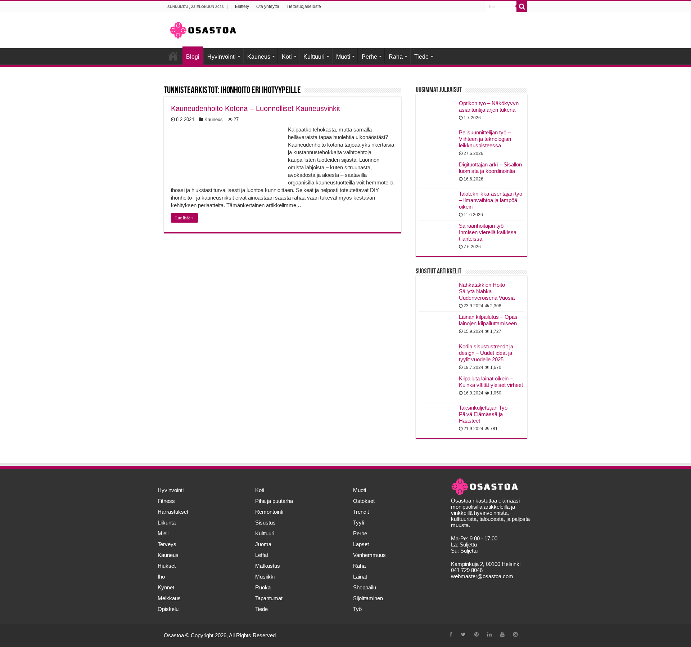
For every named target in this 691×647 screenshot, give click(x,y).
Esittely (242, 6)
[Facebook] (451, 634)
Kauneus (258, 57)
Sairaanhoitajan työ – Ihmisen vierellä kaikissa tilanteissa (487, 232)
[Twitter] (463, 634)
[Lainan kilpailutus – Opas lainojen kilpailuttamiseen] (437, 326)
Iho (161, 577)
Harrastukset (173, 512)
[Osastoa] (203, 28)
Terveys (167, 544)
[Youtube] (502, 634)
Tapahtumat (269, 598)
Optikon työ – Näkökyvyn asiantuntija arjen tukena (489, 106)
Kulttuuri (314, 57)
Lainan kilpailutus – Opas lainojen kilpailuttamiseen (488, 320)
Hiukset (167, 566)
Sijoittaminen (368, 598)
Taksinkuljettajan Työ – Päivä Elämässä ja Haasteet (485, 414)
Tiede (421, 57)
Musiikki (265, 577)
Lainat (360, 577)
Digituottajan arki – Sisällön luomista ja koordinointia (490, 167)
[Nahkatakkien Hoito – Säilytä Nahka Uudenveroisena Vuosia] (437, 294)
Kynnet (166, 587)
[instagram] (515, 634)
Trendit (361, 512)
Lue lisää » (184, 217)
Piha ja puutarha (274, 501)
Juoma (263, 544)
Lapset (361, 544)
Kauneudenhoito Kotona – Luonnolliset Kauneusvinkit (255, 108)
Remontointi (269, 512)
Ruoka (263, 587)
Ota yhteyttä (267, 6)
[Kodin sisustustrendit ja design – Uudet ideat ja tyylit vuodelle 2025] (437, 355)
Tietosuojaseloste (303, 6)
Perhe (369, 57)
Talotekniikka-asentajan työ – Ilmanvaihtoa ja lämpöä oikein (490, 200)
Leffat (261, 555)
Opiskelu (168, 609)
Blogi (192, 57)
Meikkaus (169, 598)
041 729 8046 (467, 570)
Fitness (166, 501)
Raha (396, 57)
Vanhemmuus (369, 555)
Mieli (163, 533)
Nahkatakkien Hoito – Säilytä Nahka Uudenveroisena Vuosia (487, 291)
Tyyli (358, 522)
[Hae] (521, 6)
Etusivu (173, 55)
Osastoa (174, 635)
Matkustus (267, 566)
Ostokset (364, 501)
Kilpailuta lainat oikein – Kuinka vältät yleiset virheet (491, 381)
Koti (287, 57)
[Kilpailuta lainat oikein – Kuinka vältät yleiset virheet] (437, 387)
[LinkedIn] (489, 634)
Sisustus (265, 522)
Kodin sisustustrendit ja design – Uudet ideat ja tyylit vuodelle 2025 (486, 352)
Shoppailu (364, 587)
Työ (357, 609)
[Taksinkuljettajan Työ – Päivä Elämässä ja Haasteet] (437, 417)
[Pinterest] (476, 634)
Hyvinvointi (221, 57)
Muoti (343, 57)
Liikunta (167, 522)
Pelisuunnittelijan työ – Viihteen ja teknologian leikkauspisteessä (485, 138)
